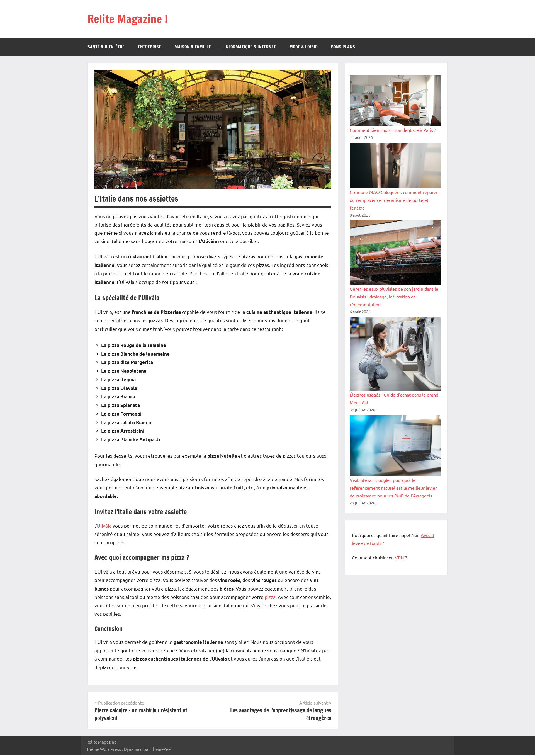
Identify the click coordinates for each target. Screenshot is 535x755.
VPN (399, 557)
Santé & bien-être (106, 47)
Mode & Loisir (303, 47)
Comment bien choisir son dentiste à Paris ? (393, 130)
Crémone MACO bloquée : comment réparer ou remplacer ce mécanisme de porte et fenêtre (394, 199)
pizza (270, 597)
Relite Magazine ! (127, 19)
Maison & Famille (192, 47)
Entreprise (149, 47)
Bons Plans (343, 47)
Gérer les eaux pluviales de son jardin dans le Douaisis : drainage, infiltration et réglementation (394, 296)
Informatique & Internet (250, 47)
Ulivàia (104, 525)
